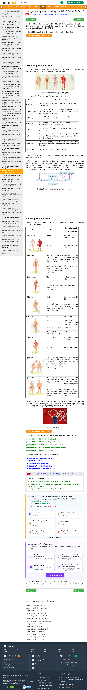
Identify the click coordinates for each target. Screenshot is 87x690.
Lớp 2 (59, 651)
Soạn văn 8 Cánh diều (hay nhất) (35, 605)
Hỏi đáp (37, 664)
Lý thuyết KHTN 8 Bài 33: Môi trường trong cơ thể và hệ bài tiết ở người (11, 194)
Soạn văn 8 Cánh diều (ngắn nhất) (36, 608)
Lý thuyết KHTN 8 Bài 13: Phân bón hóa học (11, 87)
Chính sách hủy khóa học (45, 685)
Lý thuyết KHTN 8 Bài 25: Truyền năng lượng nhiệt (11, 158)
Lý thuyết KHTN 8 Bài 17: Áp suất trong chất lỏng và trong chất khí (11, 110)
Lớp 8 (43, 7)
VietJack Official (45, 504)
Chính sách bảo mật (43, 678)
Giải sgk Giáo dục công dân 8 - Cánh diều (38, 629)
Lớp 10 (56, 7)
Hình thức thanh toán (44, 680)
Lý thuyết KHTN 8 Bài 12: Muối (11, 84)
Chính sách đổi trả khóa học (46, 683)
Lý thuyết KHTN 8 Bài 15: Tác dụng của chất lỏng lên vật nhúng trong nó (11, 102)
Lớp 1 (73, 651)
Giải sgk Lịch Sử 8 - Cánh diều (34, 624)
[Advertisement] (54, 52)
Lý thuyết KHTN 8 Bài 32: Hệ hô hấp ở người (11, 189)
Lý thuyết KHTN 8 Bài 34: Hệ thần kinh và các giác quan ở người (11, 200)
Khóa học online (40, 656)
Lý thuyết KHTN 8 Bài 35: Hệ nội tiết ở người (11, 204)
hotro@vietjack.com (70, 687)
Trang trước (31, 19)
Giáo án (6, 662)
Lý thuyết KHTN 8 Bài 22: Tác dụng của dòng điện (10, 140)
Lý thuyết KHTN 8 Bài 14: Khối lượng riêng (10, 96)
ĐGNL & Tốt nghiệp (9, 667)
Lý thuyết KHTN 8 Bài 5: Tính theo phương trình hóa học (11, 54)
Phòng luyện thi (40, 660)
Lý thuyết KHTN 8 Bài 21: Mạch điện (11, 135)
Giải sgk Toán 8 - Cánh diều (33, 611)
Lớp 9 (49, 7)
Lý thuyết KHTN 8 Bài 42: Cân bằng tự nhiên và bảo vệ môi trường (10, 241)
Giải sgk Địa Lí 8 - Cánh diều (34, 626)
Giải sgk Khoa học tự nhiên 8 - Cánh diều (38, 621)
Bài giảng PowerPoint (10, 665)
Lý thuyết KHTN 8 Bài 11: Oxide (11, 81)
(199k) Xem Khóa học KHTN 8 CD (40, 35)
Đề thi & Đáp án (8, 659)
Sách (36, 668)
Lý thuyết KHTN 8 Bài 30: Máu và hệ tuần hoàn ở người (11, 185)
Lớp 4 (17, 7)
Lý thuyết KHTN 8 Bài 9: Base (10, 74)
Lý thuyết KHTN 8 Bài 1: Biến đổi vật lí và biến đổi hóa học (11, 32)
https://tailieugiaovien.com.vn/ (41, 501)
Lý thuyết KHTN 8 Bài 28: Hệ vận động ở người (11, 176)
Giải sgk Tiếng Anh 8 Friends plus (35, 618)
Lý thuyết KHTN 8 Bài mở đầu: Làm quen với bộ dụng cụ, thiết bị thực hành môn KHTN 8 (11, 22)
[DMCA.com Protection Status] (15, 687)
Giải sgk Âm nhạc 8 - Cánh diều (35, 639)
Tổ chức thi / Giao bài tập (67, 665)
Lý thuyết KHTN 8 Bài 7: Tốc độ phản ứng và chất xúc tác (11, 63)
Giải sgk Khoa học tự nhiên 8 (10, 14)
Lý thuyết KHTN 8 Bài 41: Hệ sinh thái (11, 236)
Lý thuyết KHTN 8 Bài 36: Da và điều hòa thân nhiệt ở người (11, 209)
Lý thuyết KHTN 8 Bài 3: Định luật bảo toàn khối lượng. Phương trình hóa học (11, 44)
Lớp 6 (30, 7)
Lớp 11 (63, 7)
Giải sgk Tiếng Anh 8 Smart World (36, 616)
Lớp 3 (10, 7)
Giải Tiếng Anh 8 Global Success (35, 613)
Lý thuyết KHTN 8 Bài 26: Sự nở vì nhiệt (11, 162)
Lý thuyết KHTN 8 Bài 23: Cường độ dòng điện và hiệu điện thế (11, 144)
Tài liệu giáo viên (13, 656)
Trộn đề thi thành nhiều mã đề (68, 662)
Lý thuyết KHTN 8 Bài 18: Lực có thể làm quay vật (11, 119)
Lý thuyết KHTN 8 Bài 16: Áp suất (11, 106)
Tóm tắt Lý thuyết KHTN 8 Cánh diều (11, 17)
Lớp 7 (36, 7)
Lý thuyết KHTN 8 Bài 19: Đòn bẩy (12, 123)
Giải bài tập (10, 646)
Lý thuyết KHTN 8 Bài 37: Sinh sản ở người (12, 213)
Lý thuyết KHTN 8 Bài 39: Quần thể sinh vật (11, 227)
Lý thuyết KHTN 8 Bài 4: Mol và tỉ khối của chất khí (11, 49)
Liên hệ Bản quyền (43, 688)
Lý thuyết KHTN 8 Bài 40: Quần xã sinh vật (12, 231)
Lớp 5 (23, 7)
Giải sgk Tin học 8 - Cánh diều (34, 632)
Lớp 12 (71, 7)
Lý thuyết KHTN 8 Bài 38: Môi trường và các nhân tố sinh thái (11, 222)
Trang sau (78, 19)
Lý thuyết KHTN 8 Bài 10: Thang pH (11, 77)
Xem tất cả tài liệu (54, 537)
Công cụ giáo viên (75, 2)
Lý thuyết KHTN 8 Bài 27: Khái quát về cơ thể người (10, 171)
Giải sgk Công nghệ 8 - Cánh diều (35, 634)
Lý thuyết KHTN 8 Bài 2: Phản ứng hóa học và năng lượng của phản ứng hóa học (11, 37)
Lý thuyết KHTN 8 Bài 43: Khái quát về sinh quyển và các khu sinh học (10, 251)
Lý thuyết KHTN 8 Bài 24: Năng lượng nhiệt (11, 153)
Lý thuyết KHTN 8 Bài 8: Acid (10, 71)
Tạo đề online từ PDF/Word (67, 659)
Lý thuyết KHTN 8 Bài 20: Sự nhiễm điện (10, 131)
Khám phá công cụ (56, 575)
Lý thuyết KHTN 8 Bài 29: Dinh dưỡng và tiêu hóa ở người (10, 180)
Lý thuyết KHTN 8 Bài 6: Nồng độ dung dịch (11, 58)
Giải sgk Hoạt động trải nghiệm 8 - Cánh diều (39, 637)
